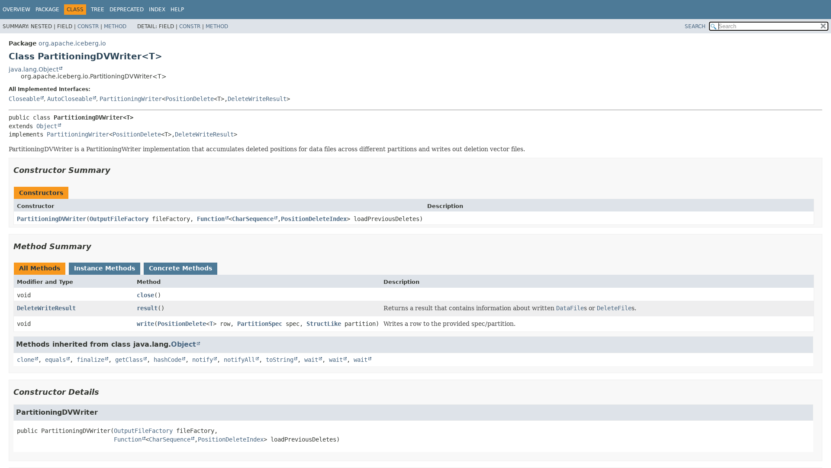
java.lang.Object (33, 69)
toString (279, 359)
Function (211, 218)
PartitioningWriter (131, 98)
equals (55, 359)
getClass (129, 359)
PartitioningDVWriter (51, 218)
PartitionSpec (259, 323)
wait (311, 359)
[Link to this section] (116, 170)
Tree (97, 9)
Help (177, 9)
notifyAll (239, 359)
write (145, 323)
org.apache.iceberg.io (72, 43)
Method (115, 26)
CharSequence (253, 218)
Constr (88, 26)
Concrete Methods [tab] (180, 268)
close (145, 295)
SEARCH (695, 26)
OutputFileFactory (119, 218)
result (147, 308)
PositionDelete (189, 98)
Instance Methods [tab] (104, 268)
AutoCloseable (69, 98)
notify (202, 359)
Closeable (24, 98)
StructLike (323, 323)
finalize (90, 359)
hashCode (167, 359)
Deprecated (127, 9)
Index (157, 9)
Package (47, 9)
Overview (16, 9)
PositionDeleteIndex (314, 218)
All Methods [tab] (39, 268)
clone (25, 359)
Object (46, 126)
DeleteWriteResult (257, 98)
